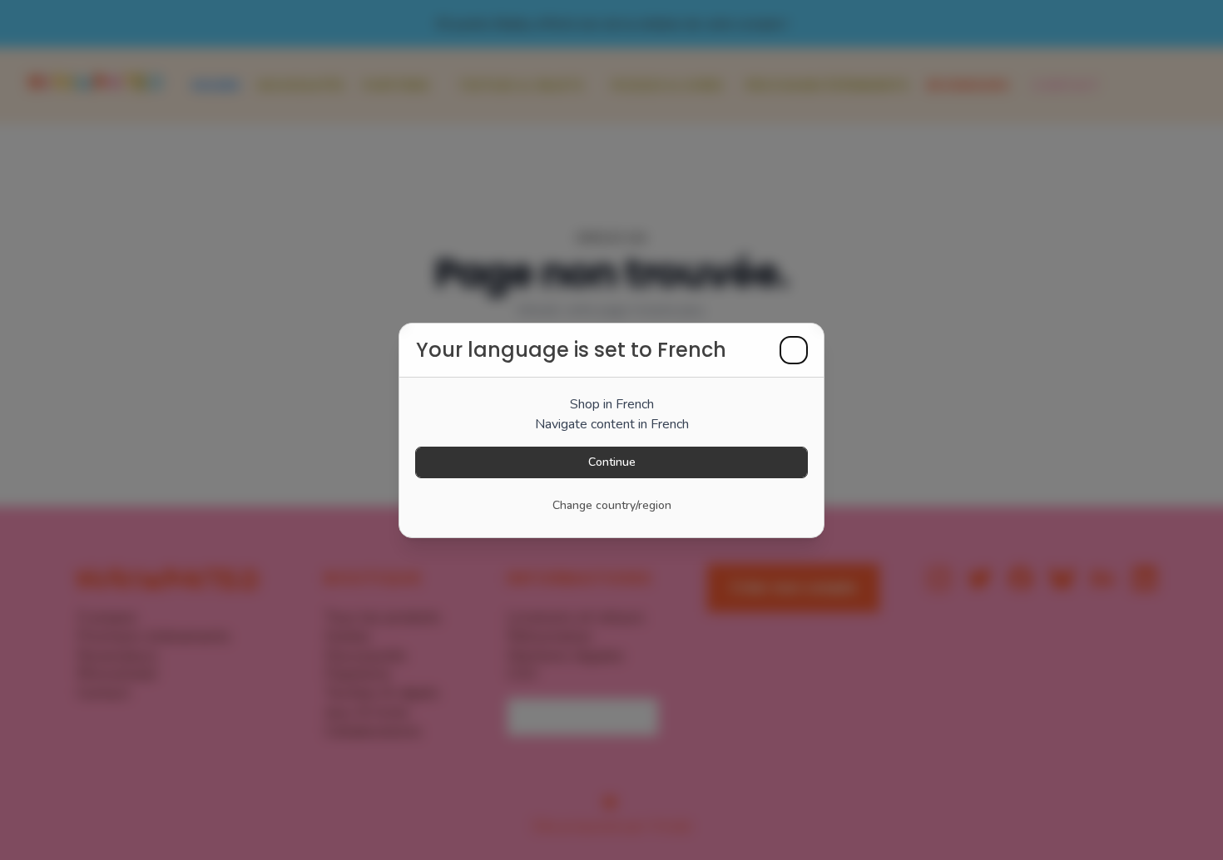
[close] (793, 350)
